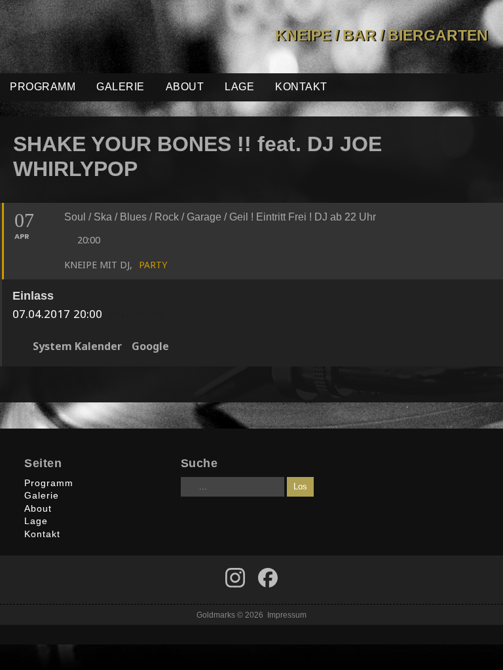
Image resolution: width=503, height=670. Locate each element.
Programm (42, 86)
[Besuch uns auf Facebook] (235, 578)
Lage (239, 86)
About (185, 86)
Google (150, 346)
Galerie (120, 86)
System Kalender (77, 346)
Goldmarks (92, 36)
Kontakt (301, 86)
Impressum (287, 614)
